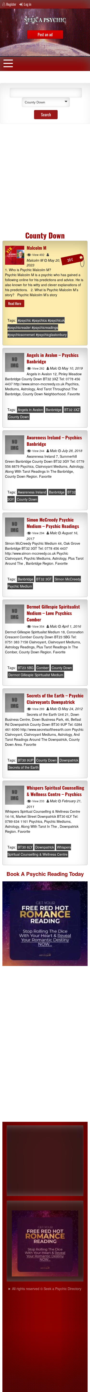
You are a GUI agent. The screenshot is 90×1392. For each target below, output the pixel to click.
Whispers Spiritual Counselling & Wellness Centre (39, 851)
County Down (18, 417)
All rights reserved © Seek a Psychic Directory (46, 1288)
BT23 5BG (26, 668)
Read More (14, 303)
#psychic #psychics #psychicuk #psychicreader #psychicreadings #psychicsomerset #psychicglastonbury (37, 327)
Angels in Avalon (30, 409)
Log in (27, 4)
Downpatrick (69, 760)
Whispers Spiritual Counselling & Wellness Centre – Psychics (55, 790)
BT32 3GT (44, 579)
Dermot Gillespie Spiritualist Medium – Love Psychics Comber (53, 613)
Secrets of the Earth (23, 767)
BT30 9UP (25, 760)
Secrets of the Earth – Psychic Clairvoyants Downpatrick (55, 698)
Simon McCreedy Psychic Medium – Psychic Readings (53, 522)
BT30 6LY (25, 847)
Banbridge (53, 409)
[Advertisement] (45, 175)
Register (11, 4)
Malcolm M (36, 247)
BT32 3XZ (72, 409)
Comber (42, 668)
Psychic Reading (47, 874)
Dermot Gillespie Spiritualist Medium (35, 675)
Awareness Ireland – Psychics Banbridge (54, 440)
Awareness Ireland (32, 492)
